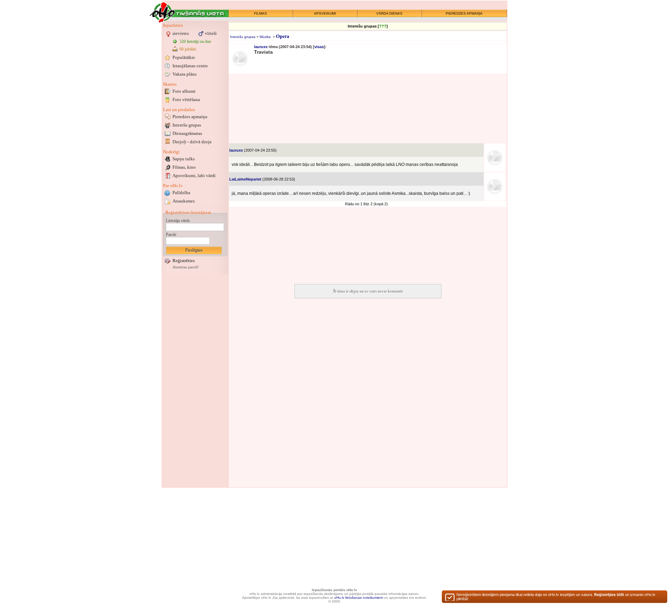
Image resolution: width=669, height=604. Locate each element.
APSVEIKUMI (325, 13)
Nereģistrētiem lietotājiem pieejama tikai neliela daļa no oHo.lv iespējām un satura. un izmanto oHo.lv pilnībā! (555, 596)
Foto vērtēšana (186, 99)
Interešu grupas (186, 125)
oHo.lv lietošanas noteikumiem (358, 597)
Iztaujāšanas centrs (190, 65)
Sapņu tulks (183, 158)
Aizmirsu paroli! (185, 267)
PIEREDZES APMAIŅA (464, 13)
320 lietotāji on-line (195, 41)
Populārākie (183, 57)
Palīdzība (181, 192)
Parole (171, 234)
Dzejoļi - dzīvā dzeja (192, 141)
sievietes (180, 33)
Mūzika (265, 37)
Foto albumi (183, 91)
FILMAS (260, 13)
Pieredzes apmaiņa (189, 116)
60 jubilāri (187, 49)
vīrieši (211, 33)
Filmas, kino (184, 167)
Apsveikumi (194, 175)
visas (319, 47)
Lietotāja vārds (178, 220)
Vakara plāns (184, 74)
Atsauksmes (183, 201)
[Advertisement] (195, 381)
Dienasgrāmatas (187, 133)
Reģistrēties (183, 260)
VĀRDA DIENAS (389, 13)
